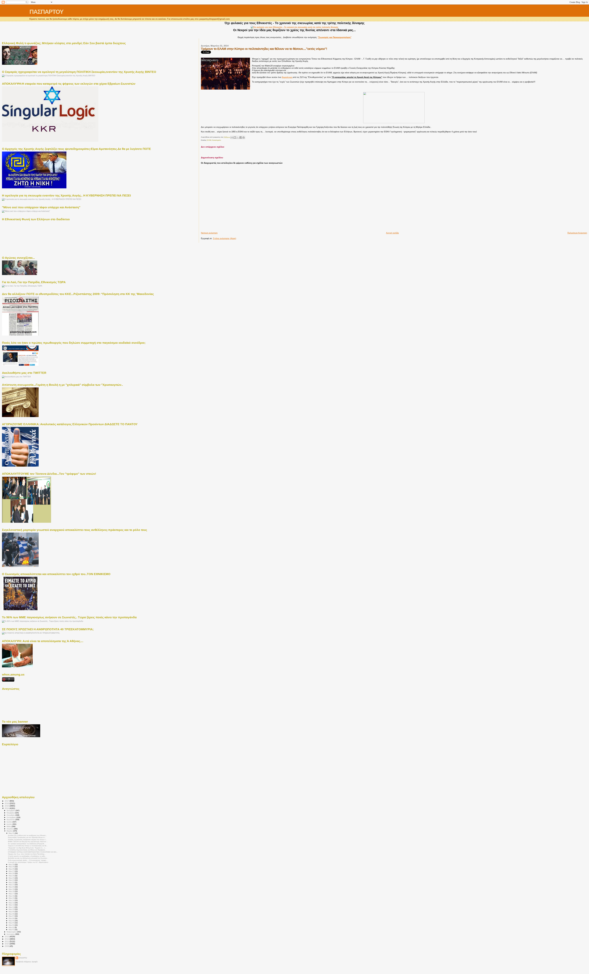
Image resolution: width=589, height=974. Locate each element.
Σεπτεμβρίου (11, 817)
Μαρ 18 (12, 891)
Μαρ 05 (12, 921)
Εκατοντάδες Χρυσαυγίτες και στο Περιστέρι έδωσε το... (27, 837)
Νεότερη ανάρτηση (209, 233)
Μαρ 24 (12, 878)
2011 (7, 941)
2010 (7, 944)
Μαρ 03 (12, 925)
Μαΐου (9, 826)
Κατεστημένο (216, 140)
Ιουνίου (9, 824)
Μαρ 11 (11, 907)
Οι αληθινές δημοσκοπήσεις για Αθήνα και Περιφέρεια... (27, 850)
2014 (7, 808)
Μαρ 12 (12, 905)
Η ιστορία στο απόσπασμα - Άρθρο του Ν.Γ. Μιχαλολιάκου (28, 862)
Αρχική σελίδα (392, 233)
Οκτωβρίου (11, 815)
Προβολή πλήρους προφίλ (27, 962)
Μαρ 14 (12, 900)
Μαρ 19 (12, 889)
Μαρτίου (10, 831)
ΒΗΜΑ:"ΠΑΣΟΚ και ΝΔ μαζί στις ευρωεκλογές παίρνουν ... (28, 841)
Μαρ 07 (12, 916)
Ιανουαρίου (11, 934)
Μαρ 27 (12, 871)
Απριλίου (10, 829)
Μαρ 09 (12, 911)
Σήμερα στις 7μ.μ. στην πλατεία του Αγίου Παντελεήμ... (27, 854)
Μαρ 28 (12, 869)
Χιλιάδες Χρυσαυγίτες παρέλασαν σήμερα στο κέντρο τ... (27, 839)
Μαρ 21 (12, 884)
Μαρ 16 (12, 896)
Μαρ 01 (12, 929)
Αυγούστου (11, 819)
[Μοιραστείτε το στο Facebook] (240, 137)
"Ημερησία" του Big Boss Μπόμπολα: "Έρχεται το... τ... (27, 848)
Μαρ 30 (12, 864)
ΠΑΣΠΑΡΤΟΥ (46, 11)
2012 (7, 939)
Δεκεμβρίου (11, 810)
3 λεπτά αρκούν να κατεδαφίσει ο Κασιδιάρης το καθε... (27, 856)
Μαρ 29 (12, 867)
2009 (7, 946)
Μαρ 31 (12, 833)
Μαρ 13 (12, 903)
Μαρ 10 (12, 909)
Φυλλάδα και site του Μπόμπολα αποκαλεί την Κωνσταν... (28, 858)
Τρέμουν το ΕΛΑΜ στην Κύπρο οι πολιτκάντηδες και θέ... (28, 846)
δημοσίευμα (287, 77)
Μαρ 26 (12, 873)
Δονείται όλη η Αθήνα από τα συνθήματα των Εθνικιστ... (27, 835)
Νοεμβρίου (11, 813)
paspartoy (23, 958)
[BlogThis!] (234, 137)
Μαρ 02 (12, 927)
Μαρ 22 (12, 882)
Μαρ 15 (12, 898)
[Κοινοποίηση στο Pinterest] (243, 137)
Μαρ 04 (12, 923)
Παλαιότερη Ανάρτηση (577, 233)
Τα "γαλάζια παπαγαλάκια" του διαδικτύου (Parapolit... (26, 844)
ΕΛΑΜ (209, 140)
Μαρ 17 (12, 894)
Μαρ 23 (12, 880)
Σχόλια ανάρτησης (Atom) (224, 238)
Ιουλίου (9, 822)
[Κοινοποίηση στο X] (237, 137)
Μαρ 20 (12, 887)
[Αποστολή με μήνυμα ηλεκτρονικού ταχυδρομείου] (231, 137)
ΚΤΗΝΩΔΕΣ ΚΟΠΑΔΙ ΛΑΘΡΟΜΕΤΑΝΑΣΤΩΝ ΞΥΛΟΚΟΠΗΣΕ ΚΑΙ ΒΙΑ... (33, 852)
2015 (7, 806)
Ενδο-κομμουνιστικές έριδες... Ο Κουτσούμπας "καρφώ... (27, 860)
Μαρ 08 (12, 914)
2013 (7, 936)
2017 (7, 801)
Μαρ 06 (12, 918)
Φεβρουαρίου (12, 932)
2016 (7, 803)
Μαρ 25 (12, 876)
